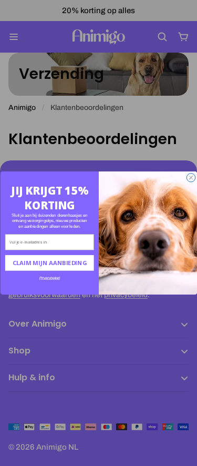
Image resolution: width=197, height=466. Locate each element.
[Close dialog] (190, 178)
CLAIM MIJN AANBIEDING (49, 263)
